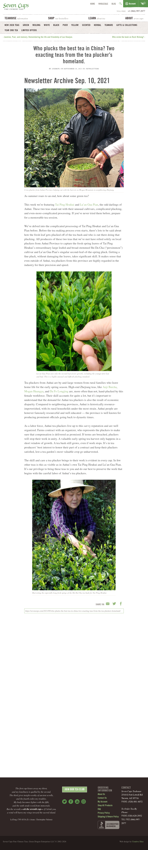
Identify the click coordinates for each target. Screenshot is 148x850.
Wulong (36, 25)
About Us (101, 794)
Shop (58, 18)
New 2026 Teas (12, 25)
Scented (86, 25)
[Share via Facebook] (121, 603)
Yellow (75, 25)
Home (92, 4)
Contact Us (102, 798)
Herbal (97, 25)
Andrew (56, 69)
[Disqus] (74, 655)
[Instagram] (83, 801)
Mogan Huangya (34, 391)
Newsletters (92, 69)
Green (26, 25)
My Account (102, 802)
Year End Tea (11, 30)
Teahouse (16, 18)
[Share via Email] (108, 603)
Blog (114, 4)
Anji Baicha (110, 387)
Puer (65, 25)
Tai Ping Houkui (64, 204)
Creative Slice (138, 841)
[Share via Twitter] (114, 603)
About (134, 18)
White (47, 25)
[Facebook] (71, 801)
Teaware (109, 25)
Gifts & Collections (126, 25)
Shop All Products (105, 805)
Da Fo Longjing (59, 391)
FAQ (99, 809)
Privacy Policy (104, 813)
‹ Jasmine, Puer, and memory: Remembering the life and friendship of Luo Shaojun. (38, 37)
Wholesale (103, 4)
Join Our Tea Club (75, 789)
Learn (96, 18)
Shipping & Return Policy (108, 817)
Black (56, 25)
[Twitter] (64, 801)
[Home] (16, 7)
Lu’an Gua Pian (89, 204)
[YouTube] (77, 801)
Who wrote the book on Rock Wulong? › (128, 37)
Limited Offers (29, 30)
